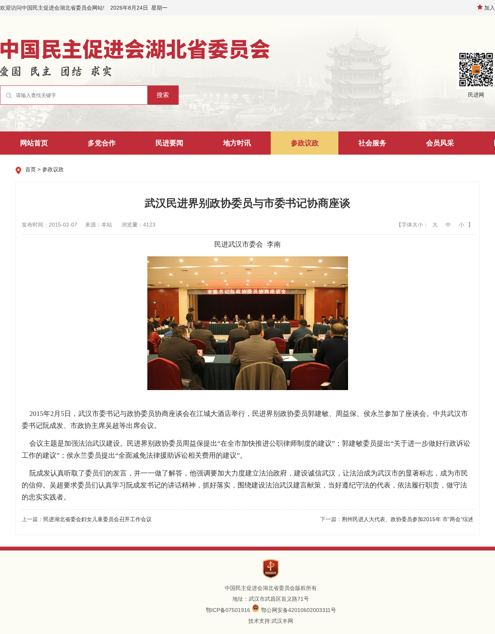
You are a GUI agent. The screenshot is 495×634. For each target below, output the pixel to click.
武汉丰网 (282, 621)
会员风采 (440, 143)
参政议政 (305, 143)
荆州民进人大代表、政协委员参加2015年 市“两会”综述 (407, 519)
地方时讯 (237, 143)
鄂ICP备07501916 (228, 610)
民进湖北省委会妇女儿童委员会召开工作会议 (97, 519)
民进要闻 (169, 143)
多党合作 (102, 143)
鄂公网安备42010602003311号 (298, 610)
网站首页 (34, 143)
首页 (30, 169)
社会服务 (372, 143)
